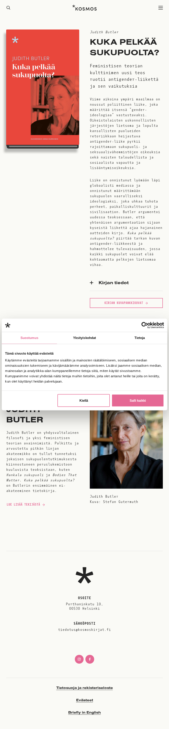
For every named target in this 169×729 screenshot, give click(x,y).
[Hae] (8, 8)
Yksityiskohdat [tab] (84, 338)
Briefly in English (84, 712)
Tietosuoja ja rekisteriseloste (84, 687)
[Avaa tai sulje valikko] (160, 8)
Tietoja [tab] (139, 338)
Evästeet (84, 700)
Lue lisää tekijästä (23, 506)
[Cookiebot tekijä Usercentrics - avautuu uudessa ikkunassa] (144, 325)
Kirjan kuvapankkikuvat (123, 303)
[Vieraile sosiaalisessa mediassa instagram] (79, 659)
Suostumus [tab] (29, 338)
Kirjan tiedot (114, 282)
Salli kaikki (138, 400)
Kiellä (83, 400)
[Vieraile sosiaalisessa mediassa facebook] (89, 659)
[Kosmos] (84, 7)
